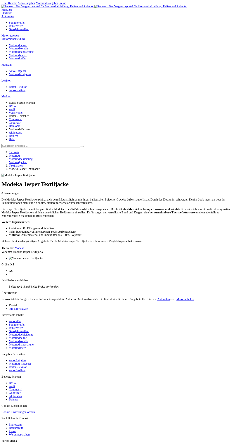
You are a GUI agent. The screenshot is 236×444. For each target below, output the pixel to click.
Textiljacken (16, 165)
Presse (62, 3)
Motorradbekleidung (13, 38)
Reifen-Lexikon (18, 86)
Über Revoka (9, 3)
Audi (12, 109)
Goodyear (14, 122)
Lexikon (6, 80)
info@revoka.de (18, 308)
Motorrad (14, 155)
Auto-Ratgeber (26, 3)
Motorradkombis (18, 48)
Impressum (15, 424)
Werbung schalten (19, 434)
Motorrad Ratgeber (47, 3)
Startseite (6, 13)
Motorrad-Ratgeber (20, 74)
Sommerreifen (17, 22)
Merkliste (6, 9)
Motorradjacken (18, 162)
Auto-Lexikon (17, 90)
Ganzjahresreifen (19, 29)
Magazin (6, 64)
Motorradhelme (18, 45)
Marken (6, 96)
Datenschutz (16, 427)
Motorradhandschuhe (21, 51)
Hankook (14, 125)
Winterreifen (16, 25)
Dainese (13, 135)
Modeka (19, 248)
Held (12, 139)
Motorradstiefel (18, 55)
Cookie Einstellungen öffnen (18, 412)
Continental (15, 119)
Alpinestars (15, 132)
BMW (12, 106)
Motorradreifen (10, 35)
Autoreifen (7, 16)
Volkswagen (16, 112)
